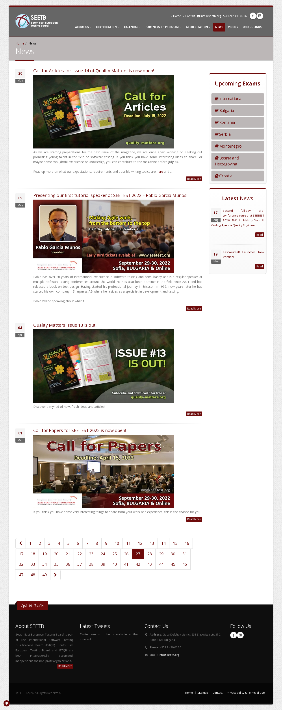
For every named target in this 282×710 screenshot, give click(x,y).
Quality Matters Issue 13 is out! (65, 325)
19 (44, 553)
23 (91, 553)
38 (91, 564)
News (219, 27)
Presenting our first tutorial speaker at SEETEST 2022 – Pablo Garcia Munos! (110, 195)
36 (68, 564)
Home (177, 16)
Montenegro (229, 146)
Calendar (131, 27)
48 (33, 574)
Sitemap (202, 693)
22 (79, 553)
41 (126, 564)
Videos (233, 27)
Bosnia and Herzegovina (227, 161)
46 (184, 564)
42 (138, 564)
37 (79, 564)
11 (128, 543)
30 (173, 553)
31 (184, 553)
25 (114, 553)
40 (114, 564)
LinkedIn (259, 16)
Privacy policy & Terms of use (246, 693)
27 (138, 553)
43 (149, 564)
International (230, 98)
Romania (226, 122)
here (160, 171)
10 (117, 543)
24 (103, 553)
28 (149, 553)
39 (103, 564)
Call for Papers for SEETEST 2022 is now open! (79, 430)
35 (56, 564)
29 (161, 553)
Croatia (225, 175)
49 (44, 574)
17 (21, 553)
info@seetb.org (210, 16)
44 (161, 564)
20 (56, 553)
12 (140, 543)
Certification (106, 27)
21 (68, 553)
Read (259, 235)
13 (152, 543)
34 (44, 564)
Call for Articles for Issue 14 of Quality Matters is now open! (93, 71)
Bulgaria (226, 110)
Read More (194, 179)
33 (33, 564)
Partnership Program (162, 27)
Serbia (224, 134)
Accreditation (197, 27)
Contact (190, 16)
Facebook (253, 16)
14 (163, 543)
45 (173, 564)
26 (126, 553)
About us (82, 27)
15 (175, 543)
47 (21, 574)
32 (21, 564)
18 (33, 553)
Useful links (252, 27)
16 (187, 543)
